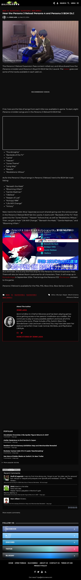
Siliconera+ (33, 563)
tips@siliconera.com (44, 577)
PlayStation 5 (26, 10)
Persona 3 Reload (72, 297)
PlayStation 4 (15, 10)
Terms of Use (67, 563)
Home (10, 563)
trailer (66, 69)
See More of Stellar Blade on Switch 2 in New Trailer (24, 456)
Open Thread (20, 563)
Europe (59, 295)
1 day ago (42, 494)
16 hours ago (43, 482)
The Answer (64, 277)
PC (8, 10)
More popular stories (11, 462)
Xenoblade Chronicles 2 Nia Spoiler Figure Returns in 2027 (26, 435)
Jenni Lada (13, 17)
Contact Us (54, 563)
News (4, 10)
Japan (65, 295)
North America (73, 295)
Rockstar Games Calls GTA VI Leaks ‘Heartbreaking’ (23, 451)
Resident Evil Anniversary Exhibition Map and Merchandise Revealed (30, 446)
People (5, 470)
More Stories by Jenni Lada (30, 337)
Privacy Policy (40, 566)
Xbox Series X (36, 10)
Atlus (53, 295)
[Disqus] (40, 367)
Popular (17, 470)
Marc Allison (15, 499)
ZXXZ (12, 486)
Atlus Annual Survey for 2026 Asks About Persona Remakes (21, 482)
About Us (44, 563)
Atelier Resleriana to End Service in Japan (20, 440)
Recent (11, 470)
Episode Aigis (9, 277)
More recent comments (11, 513)
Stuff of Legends (16, 476)
